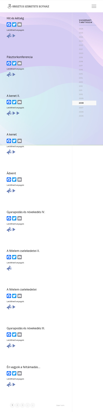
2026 (81, 29)
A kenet (12, 134)
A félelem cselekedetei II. (23, 251)
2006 (81, 112)
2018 (81, 61)
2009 (81, 98)
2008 (81, 103)
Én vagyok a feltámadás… (23, 367)
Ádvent (11, 173)
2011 (80, 90)
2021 (81, 49)
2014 (81, 78)
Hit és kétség (15, 18)
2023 (81, 41)
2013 (81, 82)
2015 (81, 74)
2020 (81, 53)
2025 (81, 33)
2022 (81, 45)
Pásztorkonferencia (20, 57)
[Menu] (92, 6)
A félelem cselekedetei (22, 289)
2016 (81, 70)
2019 (81, 57)
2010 (81, 94)
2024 (81, 37)
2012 (81, 86)
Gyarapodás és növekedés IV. (26, 212)
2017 (81, 66)
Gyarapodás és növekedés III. (26, 328)
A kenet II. (13, 96)
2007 (81, 108)
